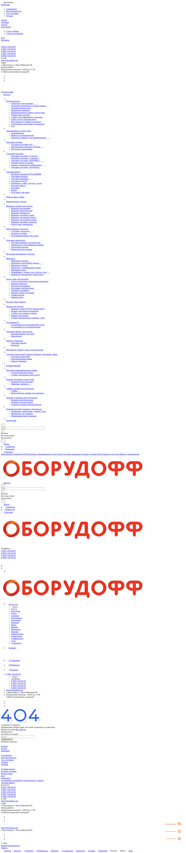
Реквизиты (5, 778)
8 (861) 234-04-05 (8, 47)
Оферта (4, 848)
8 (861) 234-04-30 (8, 53)
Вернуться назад (8, 729)
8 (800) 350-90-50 (8, 56)
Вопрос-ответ (7, 774)
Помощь (4, 764)
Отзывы (9, 16)
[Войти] (2, 563)
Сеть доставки (12, 13)
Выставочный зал (13, 11)
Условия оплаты (8, 769)
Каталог (4, 746)
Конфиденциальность (10, 846)
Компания (5, 751)
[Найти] (3, 440)
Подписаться (7, 739)
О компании (11, 9)
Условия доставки (8, 771)
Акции (4, 748)
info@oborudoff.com (9, 60)
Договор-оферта (8, 783)
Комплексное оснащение (12, 454)
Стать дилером (12, 31)
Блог (3, 776)
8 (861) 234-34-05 (8, 51)
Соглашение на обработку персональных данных (22, 780)
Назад (15, 607)
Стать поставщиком (14, 33)
